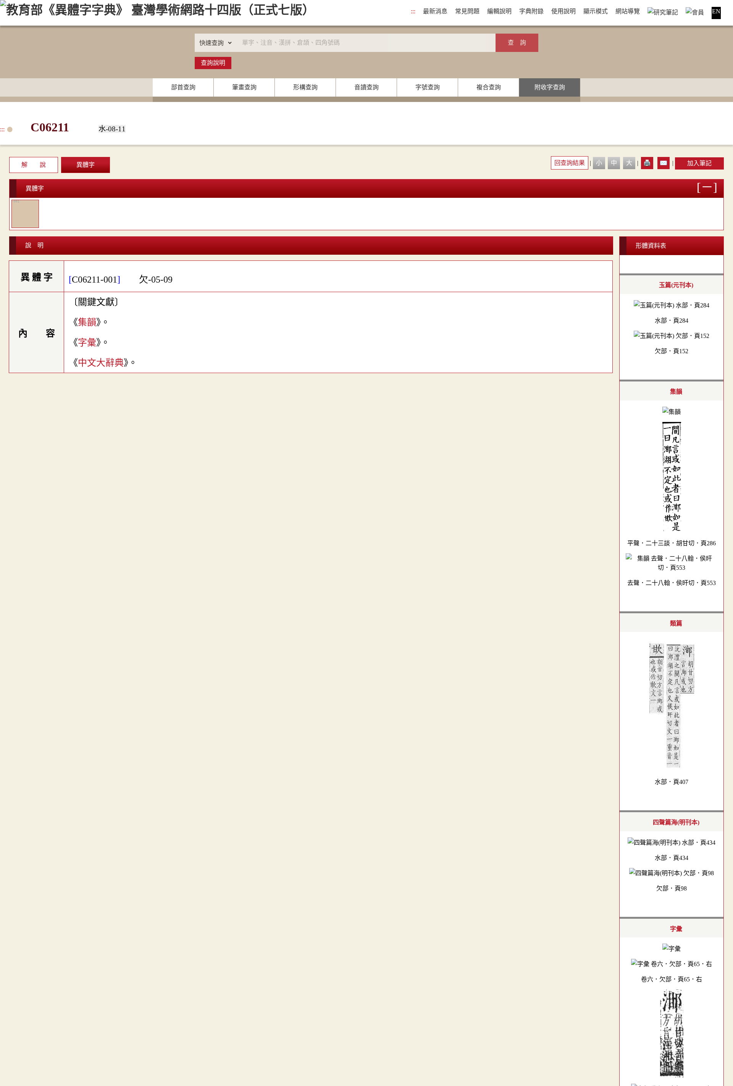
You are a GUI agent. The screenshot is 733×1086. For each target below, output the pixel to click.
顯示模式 (595, 11)
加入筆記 (699, 163)
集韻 (87, 322)
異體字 (85, 165)
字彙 (87, 342)
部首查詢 (183, 87)
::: (413, 11)
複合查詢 (488, 87)
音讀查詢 (366, 87)
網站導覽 (627, 11)
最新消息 (435, 11)
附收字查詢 (549, 87)
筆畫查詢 (244, 87)
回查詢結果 (569, 163)
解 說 (33, 165)
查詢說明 (213, 63)
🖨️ (647, 163)
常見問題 (467, 11)
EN (716, 11)
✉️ (663, 163)
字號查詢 (427, 87)
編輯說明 (499, 11)
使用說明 (563, 11)
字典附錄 (531, 11)
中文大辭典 (101, 363)
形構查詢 (305, 87)
